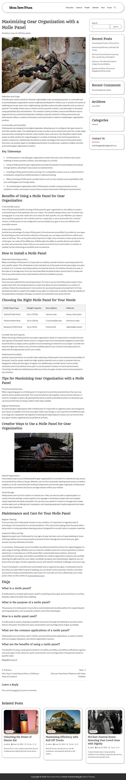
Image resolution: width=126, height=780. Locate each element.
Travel (109, 7)
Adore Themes (88, 776)
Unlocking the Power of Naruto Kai (105, 43)
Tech (103, 7)
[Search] (115, 7)
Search (95, 23)
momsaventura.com (36, 575)
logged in (16, 690)
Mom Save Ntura (20, 7)
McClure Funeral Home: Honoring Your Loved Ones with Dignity (104, 740)
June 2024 (96, 106)
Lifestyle (95, 7)
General (79, 7)
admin (28, 33)
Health (87, 7)
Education (70, 7)
